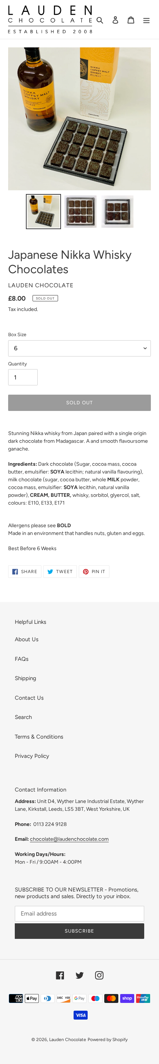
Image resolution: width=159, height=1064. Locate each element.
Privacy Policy (32, 756)
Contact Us (29, 698)
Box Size (17, 334)
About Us (26, 639)
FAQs (21, 659)
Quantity (17, 364)
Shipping (25, 678)
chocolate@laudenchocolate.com (69, 839)
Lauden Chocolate (67, 1039)
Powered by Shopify (108, 1039)
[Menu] (146, 19)
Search (23, 717)
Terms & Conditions (39, 736)
